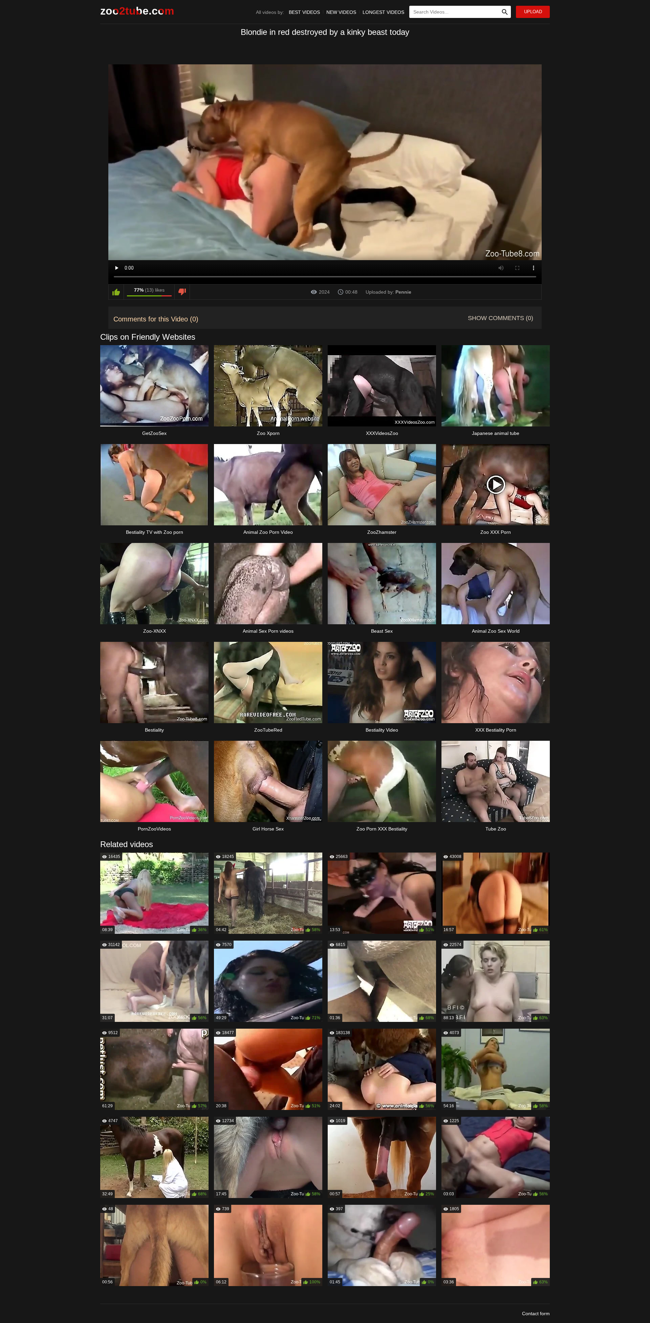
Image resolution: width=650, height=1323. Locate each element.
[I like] (116, 292)
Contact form (536, 1313)
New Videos (341, 12)
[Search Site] (505, 12)
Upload (533, 11)
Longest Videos (383, 12)
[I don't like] (182, 292)
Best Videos (304, 12)
